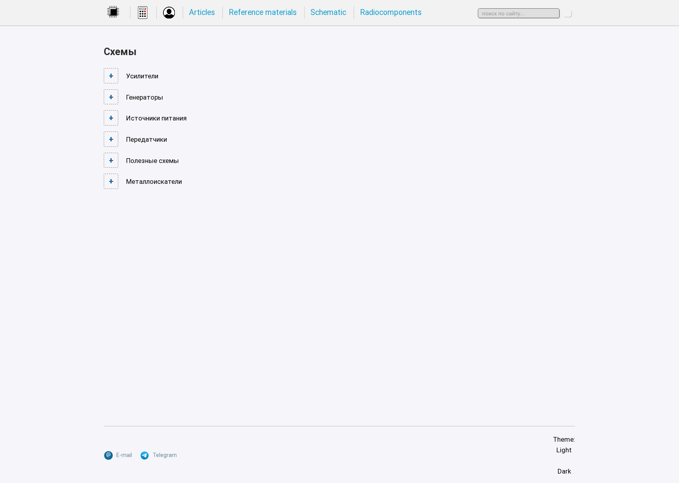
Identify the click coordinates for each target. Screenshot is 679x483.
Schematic (328, 12)
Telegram (163, 455)
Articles (202, 12)
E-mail (119, 455)
